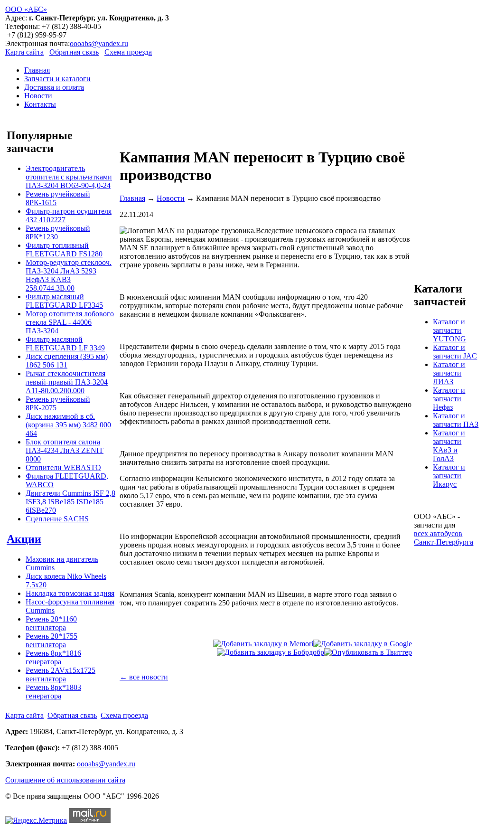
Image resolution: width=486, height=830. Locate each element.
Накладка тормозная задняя (70, 593)
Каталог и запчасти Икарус (449, 475)
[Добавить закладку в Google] (362, 644)
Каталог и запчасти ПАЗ (455, 420)
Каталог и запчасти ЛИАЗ (449, 373)
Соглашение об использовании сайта (65, 780)
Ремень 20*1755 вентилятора (51, 640)
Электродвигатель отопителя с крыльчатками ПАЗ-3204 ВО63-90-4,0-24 (69, 176)
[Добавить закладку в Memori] (263, 644)
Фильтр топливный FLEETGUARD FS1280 (64, 249)
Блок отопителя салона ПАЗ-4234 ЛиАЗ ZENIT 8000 (64, 450)
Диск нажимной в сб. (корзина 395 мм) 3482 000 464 (68, 424)
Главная (37, 70)
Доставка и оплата (54, 87)
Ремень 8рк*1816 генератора (53, 657)
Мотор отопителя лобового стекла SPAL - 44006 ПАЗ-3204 (70, 322)
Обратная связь (74, 52)
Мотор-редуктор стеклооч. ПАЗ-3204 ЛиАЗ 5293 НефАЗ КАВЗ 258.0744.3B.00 (69, 275)
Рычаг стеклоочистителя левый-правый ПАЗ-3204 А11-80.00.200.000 (67, 382)
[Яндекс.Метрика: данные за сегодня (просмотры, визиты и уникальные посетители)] (36, 820)
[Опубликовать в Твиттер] (368, 652)
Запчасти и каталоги (57, 79)
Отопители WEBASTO (63, 467)
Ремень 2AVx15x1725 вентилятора (60, 674)
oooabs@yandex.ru (99, 43)
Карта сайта (24, 52)
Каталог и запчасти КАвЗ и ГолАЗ (449, 445)
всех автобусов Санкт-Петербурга (443, 537)
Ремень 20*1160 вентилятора (51, 623)
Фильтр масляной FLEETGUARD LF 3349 (65, 343)
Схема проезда (128, 52)
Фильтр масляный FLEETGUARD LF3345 (64, 300)
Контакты (40, 104)
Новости (38, 96)
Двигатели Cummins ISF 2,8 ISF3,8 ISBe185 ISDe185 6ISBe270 (70, 501)
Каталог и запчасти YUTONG (449, 330)
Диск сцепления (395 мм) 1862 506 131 (67, 360)
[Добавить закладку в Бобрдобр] (270, 652)
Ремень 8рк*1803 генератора (53, 691)
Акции (24, 539)
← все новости (144, 677)
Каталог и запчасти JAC (455, 351)
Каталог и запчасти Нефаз (449, 398)
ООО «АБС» (26, 9)
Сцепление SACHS (57, 519)
